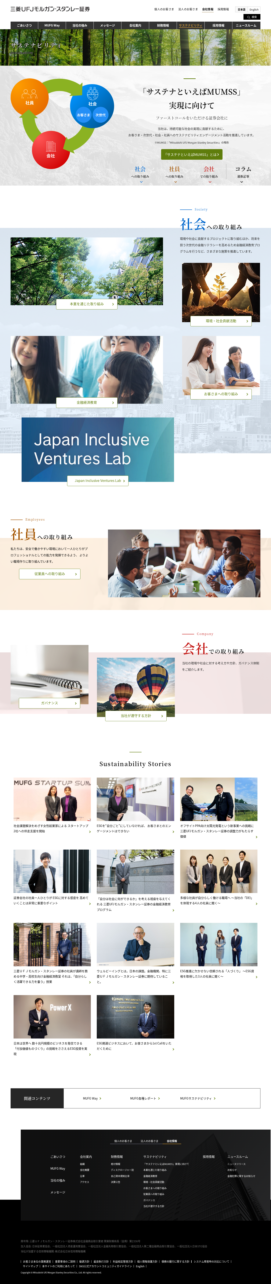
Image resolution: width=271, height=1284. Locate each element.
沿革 (82, 1176)
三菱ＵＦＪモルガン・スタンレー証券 (50, 10)
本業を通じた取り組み (155, 1170)
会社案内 (135, 25)
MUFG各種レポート (143, 1098)
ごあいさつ (24, 25)
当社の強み (79, 25)
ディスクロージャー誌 (122, 1170)
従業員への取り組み (153, 1194)
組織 (82, 1164)
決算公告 (115, 1182)
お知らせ (232, 1170)
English (254, 9)
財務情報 (163, 25)
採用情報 (223, 9)
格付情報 (115, 1164)
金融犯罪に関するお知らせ (241, 1176)
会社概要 (84, 1170)
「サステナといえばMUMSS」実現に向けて (166, 1164)
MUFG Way (52, 25)
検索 (254, 17)
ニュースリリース (236, 1164)
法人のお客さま (188, 9)
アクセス (84, 1182)
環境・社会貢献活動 (153, 1182)
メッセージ (107, 25)
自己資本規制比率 (120, 1176)
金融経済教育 (150, 1176)
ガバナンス (149, 1200)
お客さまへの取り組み (155, 1188)
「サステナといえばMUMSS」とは (192, 154)
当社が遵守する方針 (153, 1206)
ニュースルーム (246, 25)
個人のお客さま (164, 9)
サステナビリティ (155, 1156)
